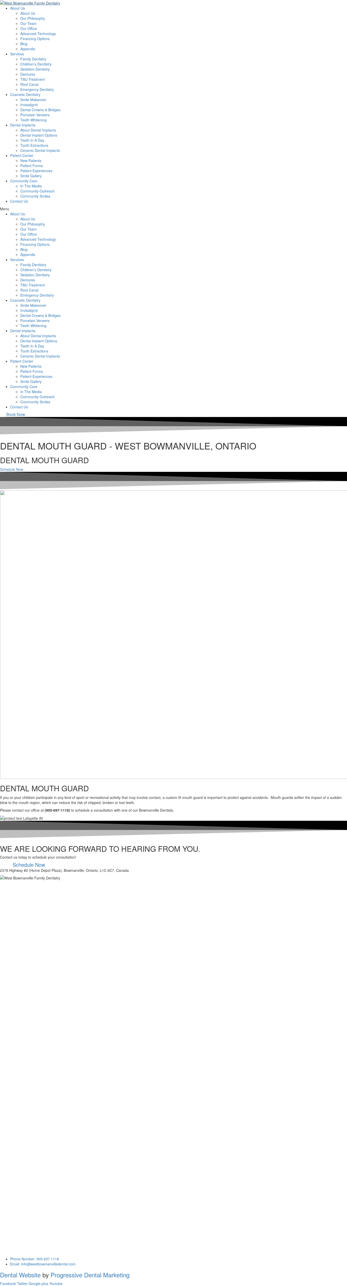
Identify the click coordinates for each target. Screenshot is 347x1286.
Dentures (27, 74)
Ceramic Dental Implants (40, 150)
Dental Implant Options (38, 135)
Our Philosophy (32, 18)
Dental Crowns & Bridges (40, 109)
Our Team (28, 23)
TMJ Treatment (32, 79)
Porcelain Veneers (35, 114)
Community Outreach (37, 191)
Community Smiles (35, 196)
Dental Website (20, 1274)
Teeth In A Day (32, 140)
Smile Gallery (31, 175)
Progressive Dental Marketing (90, 1274)
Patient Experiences (36, 170)
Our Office (28, 28)
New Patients (30, 160)
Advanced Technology (38, 33)
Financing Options (35, 38)
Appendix (27, 48)
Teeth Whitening (33, 119)
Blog (23, 43)
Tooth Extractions (34, 145)
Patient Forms (31, 165)
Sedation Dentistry (35, 69)
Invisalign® (29, 104)
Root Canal (29, 84)
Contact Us (19, 201)
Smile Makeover (33, 99)
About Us (27, 13)
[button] (15, 414)
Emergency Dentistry (37, 89)
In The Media (31, 185)
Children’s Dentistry (36, 64)
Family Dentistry (33, 58)
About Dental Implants (38, 130)
